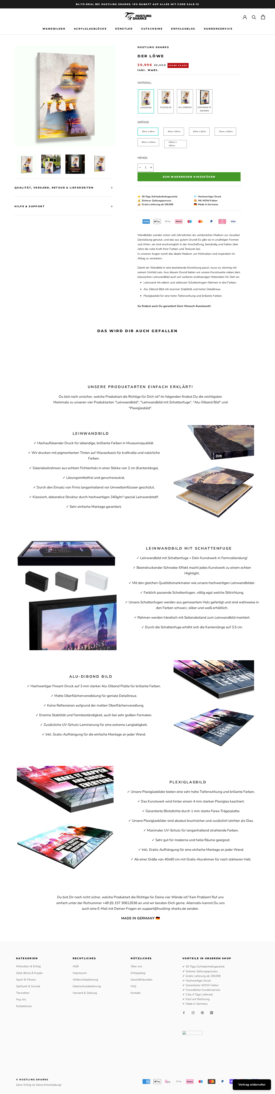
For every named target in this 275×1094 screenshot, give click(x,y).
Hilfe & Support (29, 206)
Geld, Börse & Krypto (29, 973)
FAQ (133, 986)
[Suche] (254, 17)
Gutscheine (152, 28)
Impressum (80, 973)
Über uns (136, 966)
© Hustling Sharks (32, 1079)
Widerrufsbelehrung (85, 980)
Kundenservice (218, 28)
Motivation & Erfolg (28, 966)
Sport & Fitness (26, 980)
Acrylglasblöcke (90, 28)
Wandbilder (53, 28)
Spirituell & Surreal (28, 986)
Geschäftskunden (141, 980)
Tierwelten (22, 993)
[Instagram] (193, 1012)
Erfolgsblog (183, 28)
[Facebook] (183, 1012)
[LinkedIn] (211, 1012)
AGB (76, 966)
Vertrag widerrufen (251, 1085)
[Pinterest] (202, 1012)
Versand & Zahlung (85, 993)
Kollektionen (24, 1006)
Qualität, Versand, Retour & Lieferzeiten (54, 187)
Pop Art (21, 999)
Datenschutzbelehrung (87, 986)
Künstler (124, 28)
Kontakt (136, 993)
